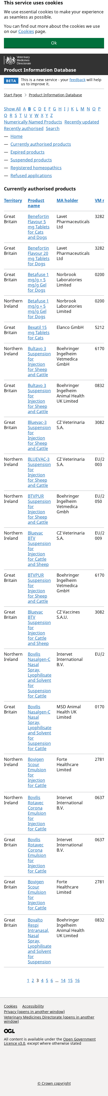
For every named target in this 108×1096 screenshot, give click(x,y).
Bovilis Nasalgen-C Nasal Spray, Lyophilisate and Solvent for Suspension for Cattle (39, 675)
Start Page (13, 94)
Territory (13, 200)
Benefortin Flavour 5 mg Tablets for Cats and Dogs (39, 226)
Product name (36, 203)
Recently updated (81, 122)
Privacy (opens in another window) (34, 1011)
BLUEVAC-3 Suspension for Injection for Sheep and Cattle (39, 472)
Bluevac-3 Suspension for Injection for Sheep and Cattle (39, 435)
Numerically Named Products (33, 122)
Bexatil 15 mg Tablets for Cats (39, 332)
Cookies (26, 31)
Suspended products (31, 159)
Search (53, 128)
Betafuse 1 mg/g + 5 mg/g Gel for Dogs (38, 282)
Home (16, 136)
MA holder (67, 200)
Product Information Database (40, 69)
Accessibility (33, 1006)
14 (63, 980)
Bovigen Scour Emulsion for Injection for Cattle (37, 772)
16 (77, 980)
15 (70, 980)
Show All (12, 109)
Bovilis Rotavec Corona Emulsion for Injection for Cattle (37, 813)
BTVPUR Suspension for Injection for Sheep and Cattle (39, 509)
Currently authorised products (40, 144)
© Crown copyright (54, 1083)
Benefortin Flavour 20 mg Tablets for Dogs (39, 256)
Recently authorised (24, 128)
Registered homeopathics (36, 167)
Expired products (27, 152)
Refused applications (31, 175)
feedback (77, 79)
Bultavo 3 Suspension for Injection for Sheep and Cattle (39, 362)
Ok (54, 43)
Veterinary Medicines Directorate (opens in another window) (49, 1019)
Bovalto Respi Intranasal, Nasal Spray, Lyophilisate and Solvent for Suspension (39, 941)
